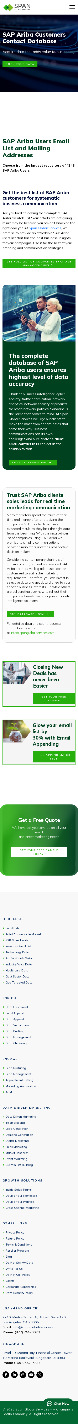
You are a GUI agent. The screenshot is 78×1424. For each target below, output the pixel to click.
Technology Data (17, 952)
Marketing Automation (21, 1086)
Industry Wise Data (19, 964)
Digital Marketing (17, 1141)
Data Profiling (15, 1031)
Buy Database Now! (30, 462)
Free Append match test (53, 756)
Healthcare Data (17, 970)
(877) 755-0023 (27, 1332)
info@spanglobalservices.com (32, 633)
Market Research (17, 1153)
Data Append (15, 1019)
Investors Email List (18, 946)
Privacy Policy (15, 1232)
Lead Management (18, 1074)
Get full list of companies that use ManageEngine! (39, 263)
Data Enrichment (17, 1007)
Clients (10, 1280)
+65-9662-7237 (28, 1363)
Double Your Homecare (21, 1196)
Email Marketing (16, 1147)
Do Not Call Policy (18, 1274)
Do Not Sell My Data (19, 1262)
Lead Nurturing (16, 1068)
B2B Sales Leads (17, 940)
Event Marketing (16, 1159)
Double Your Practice (20, 1202)
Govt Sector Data (18, 976)
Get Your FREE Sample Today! (39, 852)
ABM (9, 1092)
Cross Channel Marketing (23, 1208)
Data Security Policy (19, 1292)
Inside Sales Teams (19, 1189)
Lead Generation (17, 1129)
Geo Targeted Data (19, 982)
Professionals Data (19, 958)
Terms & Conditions (19, 1244)
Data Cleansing (16, 1043)
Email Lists (13, 928)
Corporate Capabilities (21, 1286)
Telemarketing (15, 1123)
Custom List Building (19, 1165)
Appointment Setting (19, 1080)
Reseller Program (17, 1250)
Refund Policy (15, 1238)
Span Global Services (45, 228)
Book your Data (20, 64)
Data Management (18, 1037)
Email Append (15, 1013)
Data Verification (17, 1025)
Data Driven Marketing (21, 1116)
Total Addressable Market (23, 934)
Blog (9, 1256)
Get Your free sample (53, 698)
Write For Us (14, 1268)
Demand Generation (19, 1135)
